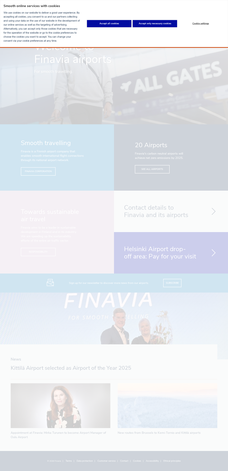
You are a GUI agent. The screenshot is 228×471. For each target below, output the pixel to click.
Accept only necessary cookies (155, 23)
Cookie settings (200, 23)
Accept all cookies (109, 23)
